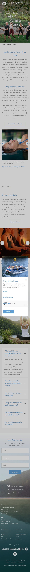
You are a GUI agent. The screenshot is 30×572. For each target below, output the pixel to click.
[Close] (26, 280)
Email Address (8, 297)
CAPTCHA (6, 303)
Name (5, 291)
